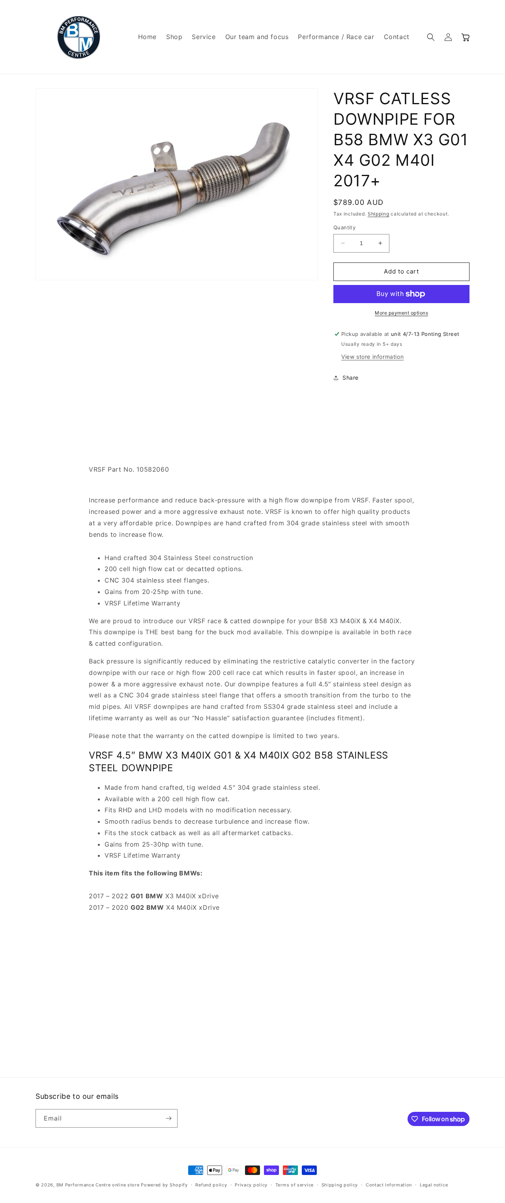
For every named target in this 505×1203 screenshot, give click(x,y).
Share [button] (350, 377)
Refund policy (211, 1185)
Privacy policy (251, 1185)
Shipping (378, 214)
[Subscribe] (168, 1118)
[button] (431, 37)
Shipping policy (340, 1185)
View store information (372, 356)
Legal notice (434, 1185)
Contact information (389, 1185)
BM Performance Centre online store (98, 1185)
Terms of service (294, 1185)
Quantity (344, 227)
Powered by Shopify (164, 1185)
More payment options (401, 313)
